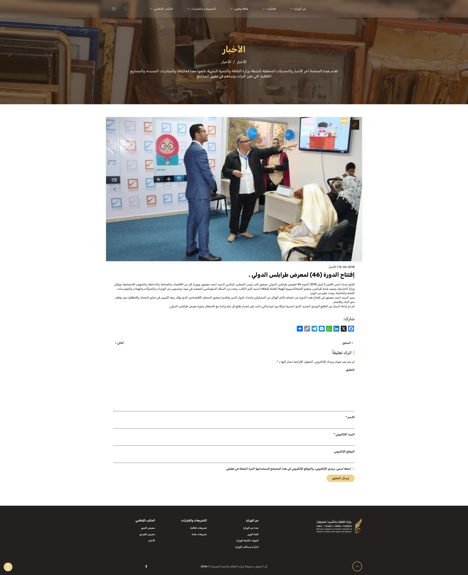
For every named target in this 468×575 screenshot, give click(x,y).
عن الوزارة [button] (300, 8)
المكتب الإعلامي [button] (163, 8)
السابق (346, 343)
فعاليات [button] (271, 8)
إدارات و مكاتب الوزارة (246, 546)
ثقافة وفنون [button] (241, 8)
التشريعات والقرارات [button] (203, 8)
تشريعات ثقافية (198, 527)
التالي (120, 343)
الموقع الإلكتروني (344, 451)
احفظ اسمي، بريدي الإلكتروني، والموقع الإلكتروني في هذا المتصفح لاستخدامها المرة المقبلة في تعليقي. (289, 468)
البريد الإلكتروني (344, 434)
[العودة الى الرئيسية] (339, 8)
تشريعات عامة (199, 534)
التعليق (350, 369)
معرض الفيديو (147, 534)
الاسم (350, 417)
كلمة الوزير (253, 534)
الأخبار (332, 267)
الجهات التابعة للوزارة (247, 540)
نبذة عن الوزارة (250, 527)
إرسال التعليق (340, 478)
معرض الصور (148, 527)
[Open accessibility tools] (8, 567)
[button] (133, 8)
